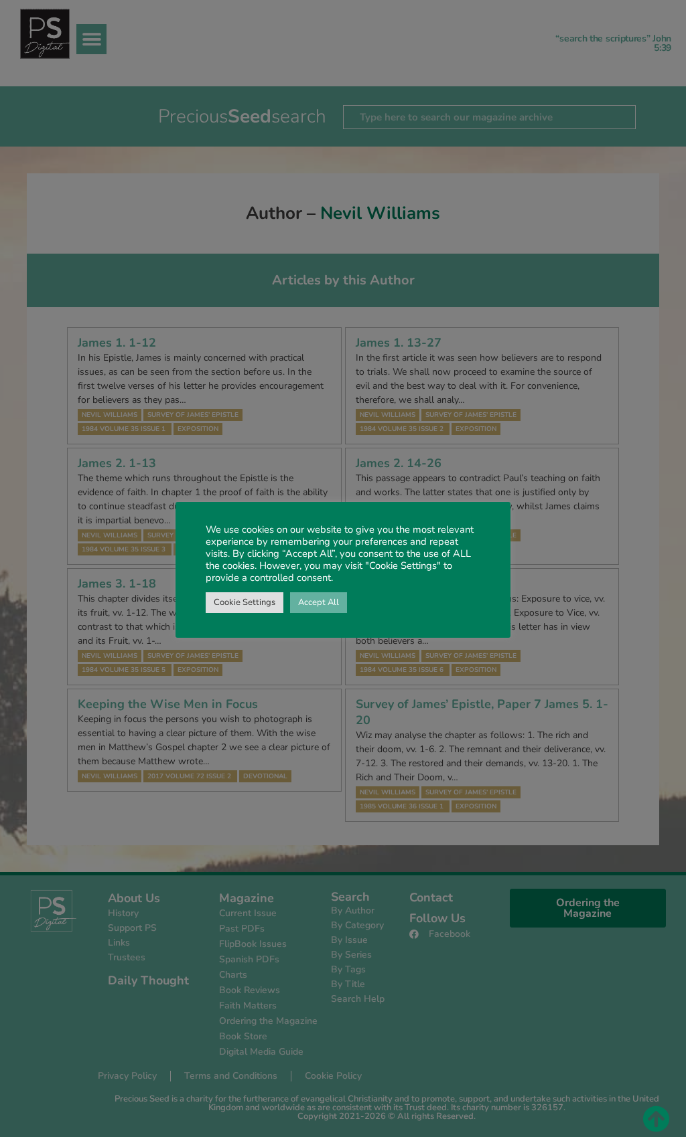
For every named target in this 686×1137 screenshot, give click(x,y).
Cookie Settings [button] (244, 602)
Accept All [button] (318, 602)
